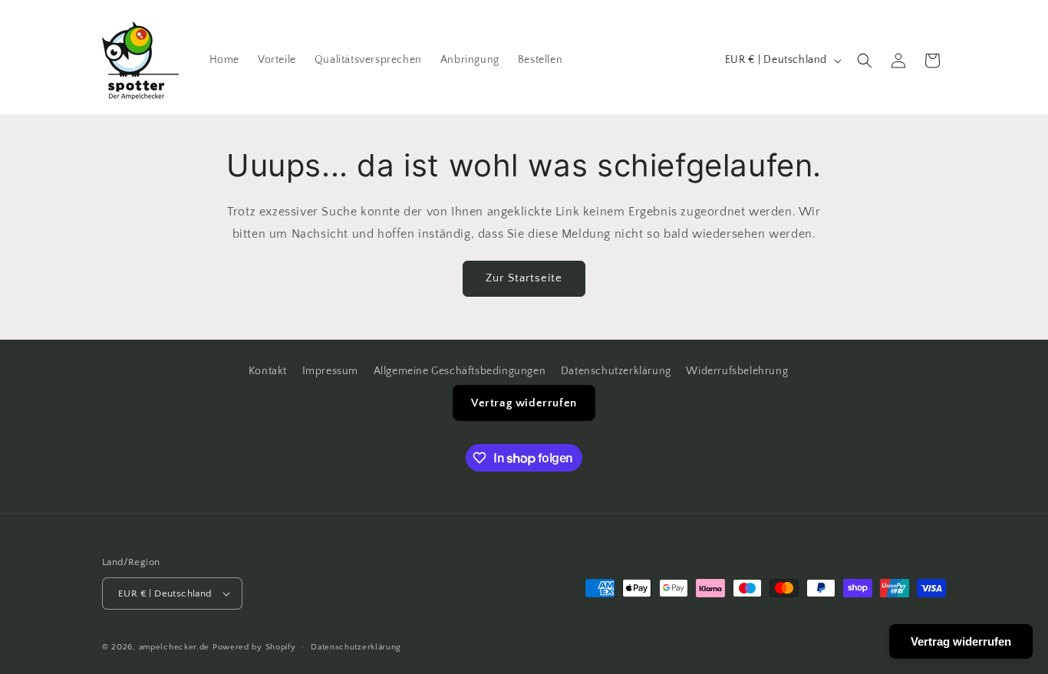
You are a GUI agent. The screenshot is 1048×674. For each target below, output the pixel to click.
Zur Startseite (524, 277)
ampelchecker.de (174, 647)
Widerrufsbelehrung (737, 371)
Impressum (330, 371)
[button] (865, 60)
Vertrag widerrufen (524, 402)
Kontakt (268, 371)
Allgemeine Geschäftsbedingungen (460, 371)
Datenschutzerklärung (616, 371)
